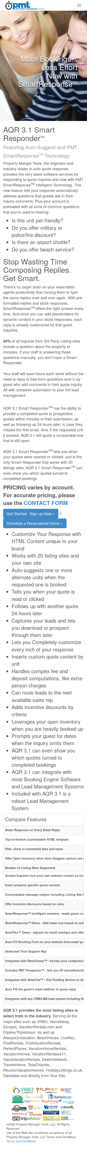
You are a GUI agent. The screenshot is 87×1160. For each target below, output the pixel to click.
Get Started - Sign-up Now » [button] (31, 513)
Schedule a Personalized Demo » (35, 523)
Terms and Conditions (21, 1141)
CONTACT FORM (46, 503)
